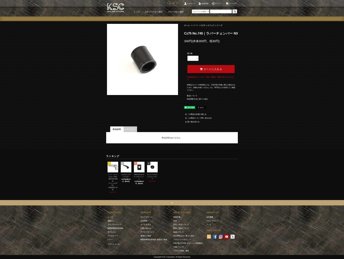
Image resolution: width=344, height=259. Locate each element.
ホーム (187, 25)
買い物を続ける (193, 122)
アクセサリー (113, 236)
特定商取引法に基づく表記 (197, 99)
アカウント (191, 3)
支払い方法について (181, 224)
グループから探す (176, 12)
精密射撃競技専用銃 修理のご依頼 (153, 240)
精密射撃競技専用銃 (115, 228)
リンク (209, 224)
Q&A (175, 221)
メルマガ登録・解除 (181, 251)
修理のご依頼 (145, 236)
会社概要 (209, 217)
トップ (137, 12)
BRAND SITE (174, 3)
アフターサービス (147, 232)
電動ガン (111, 221)
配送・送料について (181, 228)
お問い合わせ (145, 228)
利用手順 (176, 217)
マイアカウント (146, 217)
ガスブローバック (114, 224)
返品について (192, 96)
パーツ (195, 25)
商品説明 (117, 129)
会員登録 (205, 3)
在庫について (178, 247)
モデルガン (112, 232)
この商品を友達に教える (197, 114)
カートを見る (145, 224)
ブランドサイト (212, 221)
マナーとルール (114, 244)
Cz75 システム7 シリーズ (211, 25)
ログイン (218, 3)
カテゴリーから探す (154, 12)
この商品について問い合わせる (199, 118)
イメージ (130, 129)
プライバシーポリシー (182, 240)
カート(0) (232, 3)
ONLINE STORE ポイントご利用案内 (188, 243)
